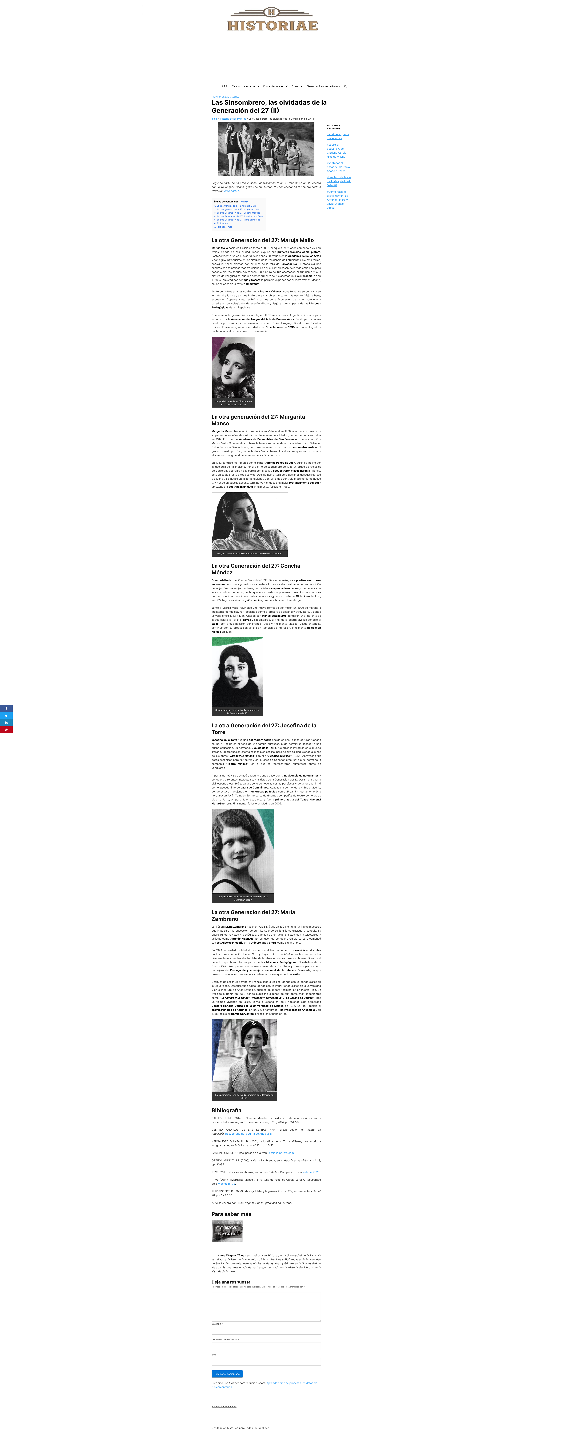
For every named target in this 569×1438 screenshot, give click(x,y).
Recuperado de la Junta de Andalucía (248, 1133)
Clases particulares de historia (323, 86)
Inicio (225, 86)
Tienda (236, 86)
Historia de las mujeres (225, 96)
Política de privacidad (224, 1406)
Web (214, 1355)
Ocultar (244, 202)
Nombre (217, 1324)
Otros (295, 86)
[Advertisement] (284, 60)
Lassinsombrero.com (281, 1152)
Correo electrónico (225, 1339)
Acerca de (249, 86)
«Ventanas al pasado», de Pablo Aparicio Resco (338, 167)
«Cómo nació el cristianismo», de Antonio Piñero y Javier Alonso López (337, 199)
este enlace (231, 191)
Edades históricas (273, 86)
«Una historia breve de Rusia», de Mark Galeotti (339, 181)
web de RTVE (311, 1172)
